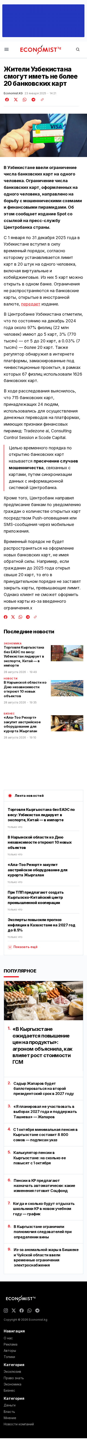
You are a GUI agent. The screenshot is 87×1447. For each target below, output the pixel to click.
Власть (9, 1412)
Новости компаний (19, 1424)
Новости (10, 678)
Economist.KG (13, 93)
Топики (9, 1357)
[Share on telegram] (32, 99)
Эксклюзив (12, 1371)
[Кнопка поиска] (77, 50)
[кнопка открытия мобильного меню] (6, 50)
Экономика (13, 643)
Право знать (14, 1378)
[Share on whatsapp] (23, 99)
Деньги (10, 1405)
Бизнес (9, 713)
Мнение (10, 1418)
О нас (8, 1338)
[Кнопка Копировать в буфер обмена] (40, 99)
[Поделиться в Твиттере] (15, 99)
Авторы (10, 1350)
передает (30, 304)
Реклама (10, 1344)
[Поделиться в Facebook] (7, 99)
